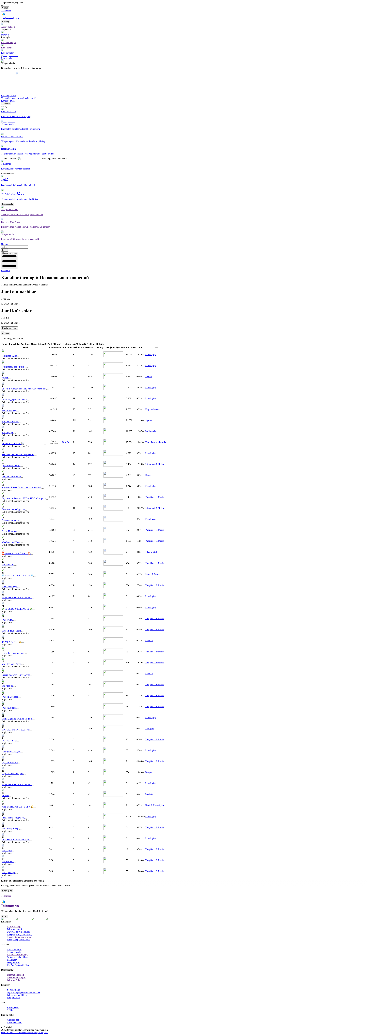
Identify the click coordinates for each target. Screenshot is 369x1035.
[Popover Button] (18, 356)
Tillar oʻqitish (151, 552)
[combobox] (14, 247)
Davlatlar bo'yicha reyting (18, 932)
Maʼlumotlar (151, 431)
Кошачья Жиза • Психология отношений (21, 487)
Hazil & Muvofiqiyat (154, 805)
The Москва (7, 686)
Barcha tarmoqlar (9, 328)
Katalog (5, 21)
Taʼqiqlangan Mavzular (155, 442)
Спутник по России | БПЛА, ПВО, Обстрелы (24, 498)
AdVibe (5, 795)
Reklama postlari (14, 952)
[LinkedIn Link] (39, 919)
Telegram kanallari (15, 975)
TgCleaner (12, 960)
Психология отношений (13, 367)
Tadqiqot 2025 (13, 997)
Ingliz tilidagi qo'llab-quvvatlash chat (23, 992)
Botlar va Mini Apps (16, 977)
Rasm (147, 475)
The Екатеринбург (10, 828)
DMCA (4, 1032)
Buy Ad (65, 442)
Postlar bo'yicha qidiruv (17, 957)
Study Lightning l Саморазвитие (17, 719)
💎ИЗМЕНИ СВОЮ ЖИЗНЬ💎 (17, 575)
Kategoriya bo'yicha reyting (19, 934)
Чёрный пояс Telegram (12, 773)
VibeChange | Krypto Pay (13, 817)
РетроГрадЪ (7, 432)
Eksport (5, 333)
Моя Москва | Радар (11, 542)
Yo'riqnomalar (13, 990)
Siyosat (148, 376)
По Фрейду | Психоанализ (14, 399)
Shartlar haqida (15, 1032)
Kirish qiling (7, 891)
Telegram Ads (13, 962)
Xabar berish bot (14, 1022)
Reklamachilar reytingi (17, 954)
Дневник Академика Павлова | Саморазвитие (24, 388)
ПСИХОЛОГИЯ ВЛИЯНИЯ (16, 839)
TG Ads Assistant (18, 965)
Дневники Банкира (11, 465)
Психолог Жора (9, 356)
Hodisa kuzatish (14, 949)
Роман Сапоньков (10, 421)
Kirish (4, 250)
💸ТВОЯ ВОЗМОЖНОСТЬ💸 (17, 609)
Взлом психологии (11, 520)
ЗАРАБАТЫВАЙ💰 (11, 642)
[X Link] (50, 919)
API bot (10, 1010)
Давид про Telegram (11, 751)
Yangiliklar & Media (154, 497)
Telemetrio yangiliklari (17, 995)
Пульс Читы (7, 620)
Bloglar (148, 772)
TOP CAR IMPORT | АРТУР (16, 729)
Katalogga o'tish (8, 95)
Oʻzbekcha (9, 1027)
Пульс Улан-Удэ (9, 740)
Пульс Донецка (9, 708)
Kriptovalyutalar (152, 409)
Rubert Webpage (9, 410)
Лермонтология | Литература (16, 675)
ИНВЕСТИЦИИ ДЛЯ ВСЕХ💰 (17, 806)
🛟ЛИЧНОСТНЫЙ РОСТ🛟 (16, 553)
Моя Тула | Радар (10, 586)
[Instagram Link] (24, 919)
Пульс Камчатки (10, 762)
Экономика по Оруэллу (13, 509)
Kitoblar (149, 640)
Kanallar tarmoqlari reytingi (19, 937)
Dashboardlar (7, 204)
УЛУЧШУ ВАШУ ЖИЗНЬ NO (17, 597)
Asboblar (6, 104)
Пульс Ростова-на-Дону (13, 653)
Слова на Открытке (11, 476)
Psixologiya (150, 354)
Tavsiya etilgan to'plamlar (18, 939)
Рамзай (5, 377)
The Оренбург (8, 872)
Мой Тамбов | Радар (11, 664)
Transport (149, 728)
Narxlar (4, 244)
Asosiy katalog (13, 926)
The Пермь (7, 850)
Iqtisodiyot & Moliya (154, 464)
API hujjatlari (13, 1007)
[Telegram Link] (8, 919)
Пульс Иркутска (9, 531)
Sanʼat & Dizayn (153, 574)
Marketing (150, 794)
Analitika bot (13, 1020)
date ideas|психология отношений (18, 454)
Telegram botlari (14, 929)
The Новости (8, 564)
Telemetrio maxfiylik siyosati (35, 1032)
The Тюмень (8, 861)
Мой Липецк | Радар (11, 631)
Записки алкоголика (11, 443)
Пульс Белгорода (10, 697)
